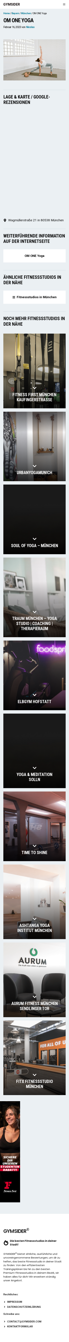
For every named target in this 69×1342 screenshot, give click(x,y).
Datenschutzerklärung (24, 1306)
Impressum (14, 1301)
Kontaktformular (20, 1326)
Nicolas (30, 27)
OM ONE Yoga (34, 256)
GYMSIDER (11, 4)
